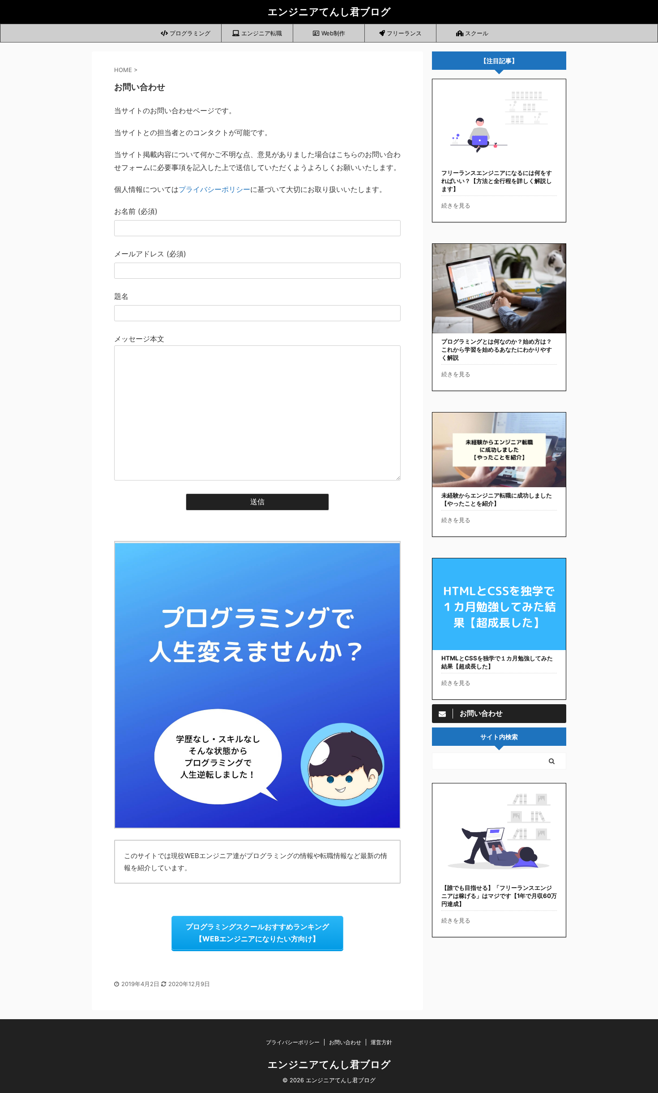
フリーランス (403, 33)
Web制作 (332, 33)
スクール (475, 33)
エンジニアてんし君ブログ (329, 11)
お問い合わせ (345, 1042)
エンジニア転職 (260, 33)
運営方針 (381, 1042)
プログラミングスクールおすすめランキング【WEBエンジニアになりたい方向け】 (257, 932)
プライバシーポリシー (214, 189)
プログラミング (189, 33)
